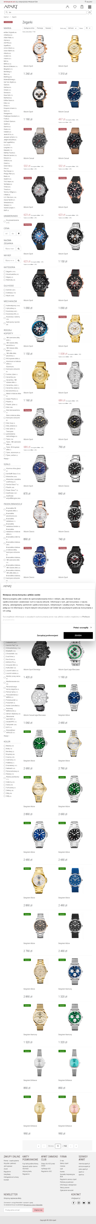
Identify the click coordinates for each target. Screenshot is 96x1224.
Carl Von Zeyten (10, 82)
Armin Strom (9, 48)
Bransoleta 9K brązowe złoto (12, 509)
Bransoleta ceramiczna (11, 514)
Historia (62, 1166)
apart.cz (81, 1172)
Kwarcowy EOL (12, 314)
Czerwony (11, 760)
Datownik (11, 642)
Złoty (9, 793)
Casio (6, 85)
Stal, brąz (10, 423)
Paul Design (9, 171)
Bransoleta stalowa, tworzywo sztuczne (13, 578)
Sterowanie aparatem (10, 718)
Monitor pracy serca (13, 677)
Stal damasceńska (13, 411)
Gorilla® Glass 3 (13, 474)
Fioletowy (10, 763)
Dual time (10, 656)
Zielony (9, 790)
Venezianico (8, 202)
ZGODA (78, 635)
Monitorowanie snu (12, 682)
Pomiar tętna (12, 692)
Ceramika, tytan (12, 388)
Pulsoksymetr (12, 700)
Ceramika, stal (12, 385)
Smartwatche (12, 274)
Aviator (7, 56)
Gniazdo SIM (12, 665)
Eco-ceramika (12, 391)
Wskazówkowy (13, 648)
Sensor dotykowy (13, 714)
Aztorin (7, 58)
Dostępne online (29, 28)
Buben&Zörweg (9, 79)
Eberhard (8, 98)
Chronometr (11, 654)
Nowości (48, 28)
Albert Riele (9, 38)
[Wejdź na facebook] (74, 1203)
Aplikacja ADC (46, 1169)
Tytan (9, 439)
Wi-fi (9, 727)
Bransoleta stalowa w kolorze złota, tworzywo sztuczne (13, 550)
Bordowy (10, 751)
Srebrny (10, 782)
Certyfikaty (7, 1174)
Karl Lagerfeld (9, 142)
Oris (6, 168)
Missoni (7, 158)
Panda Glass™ (12, 484)
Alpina (7, 40)
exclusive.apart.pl (84, 1166)
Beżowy (10, 746)
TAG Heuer (9, 181)
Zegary (9, 277)
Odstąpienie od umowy (11, 1177)
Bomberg (8, 72)
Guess (7, 129)
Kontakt (6, 1180)
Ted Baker (8, 184)
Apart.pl (6, 17)
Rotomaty (10, 280)
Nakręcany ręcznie (13, 323)
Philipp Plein (9, 174)
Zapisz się (38, 1210)
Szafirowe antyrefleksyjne (13, 497)
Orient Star (8, 166)
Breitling (8, 77)
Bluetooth (11, 651)
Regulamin (7, 1172)
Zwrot (6, 1169)
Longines (8, 147)
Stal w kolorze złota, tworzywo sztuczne (13, 417)
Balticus (7, 64)
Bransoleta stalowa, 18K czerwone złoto (13, 559)
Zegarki (14, 17)
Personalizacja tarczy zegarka (12, 688)
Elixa (7, 106)
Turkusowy (11, 788)
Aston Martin (9, 51)
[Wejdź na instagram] (79, 1203)
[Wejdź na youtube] (84, 1203)
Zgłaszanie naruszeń (67, 1190)
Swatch (7, 179)
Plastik (9, 402)
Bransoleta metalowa (11, 520)
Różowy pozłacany (12, 778)
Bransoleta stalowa (13, 543)
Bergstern (8, 69)
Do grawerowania (12, 221)
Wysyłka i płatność (10, 1163)
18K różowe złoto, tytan (12, 349)
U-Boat (7, 195)
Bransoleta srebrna (13, 538)
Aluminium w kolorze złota (13, 362)
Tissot (7, 189)
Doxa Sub (8, 95)
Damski (10, 290)
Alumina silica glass (13, 469)
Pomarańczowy (12, 771)
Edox (7, 103)
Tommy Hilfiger (10, 192)
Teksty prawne (64, 1187)
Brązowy (10, 754)
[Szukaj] (18, 233)
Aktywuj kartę (27, 1171)
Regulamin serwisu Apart (68, 1179)
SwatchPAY (11, 722)
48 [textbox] (87, 28)
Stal (9, 407)
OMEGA (8, 161)
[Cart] (82, 6)
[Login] (67, 7)
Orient (7, 163)
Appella (7, 45)
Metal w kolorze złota (13, 395)
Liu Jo (7, 145)
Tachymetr (11, 724)
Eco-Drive (10, 659)
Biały (9, 749)
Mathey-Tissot (9, 153)
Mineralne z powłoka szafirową (13, 480)
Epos (7, 111)
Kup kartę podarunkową (30, 1164)
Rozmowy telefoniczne (11, 710)
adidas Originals (10, 32)
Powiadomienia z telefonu (12, 696)
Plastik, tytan (11, 404)
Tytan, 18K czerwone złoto (13, 443)
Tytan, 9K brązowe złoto (12, 448)
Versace (7, 205)
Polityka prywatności (67, 1182)
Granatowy (11, 765)
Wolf (6, 210)
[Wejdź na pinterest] (89, 1203)
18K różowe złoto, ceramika (12, 344)
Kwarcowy (11, 311)
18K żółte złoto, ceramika (11, 354)
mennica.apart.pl (84, 1164)
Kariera (62, 1172)
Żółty (8, 796)
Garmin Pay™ (12, 645)
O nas (62, 1161)
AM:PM (7, 43)
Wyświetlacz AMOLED (10, 731)
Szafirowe (11, 493)
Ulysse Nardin (9, 200)
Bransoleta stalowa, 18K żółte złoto (13, 571)
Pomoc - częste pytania (11, 1161)
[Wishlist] (74, 7)
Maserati (8, 150)
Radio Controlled (13, 706)
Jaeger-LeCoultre (10, 140)
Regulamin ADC (46, 1171)
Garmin (7, 126)
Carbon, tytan (12, 374)
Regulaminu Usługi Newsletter (33, 1205)
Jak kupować (8, 1166)
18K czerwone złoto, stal (13, 339)
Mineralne (11, 476)
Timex (7, 187)
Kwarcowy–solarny (13, 318)
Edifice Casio (9, 100)
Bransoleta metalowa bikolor (13, 525)
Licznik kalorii (12, 671)
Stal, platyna (11, 426)
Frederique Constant (12, 116)
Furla (6, 119)
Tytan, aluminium (13, 452)
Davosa (7, 92)
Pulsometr (10, 703)
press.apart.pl (83, 1169)
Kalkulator (11, 668)
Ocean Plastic (12, 399)
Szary (9, 785)
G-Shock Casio (9, 121)
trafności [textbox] (71, 28)
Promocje (40, 28)
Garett (7, 124)
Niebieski (10, 768)
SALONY (89, 2)
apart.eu (81, 1175)
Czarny (10, 757)
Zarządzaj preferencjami (47, 635)
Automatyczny (13, 305)
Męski (10, 295)
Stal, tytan (10, 429)
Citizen (7, 90)
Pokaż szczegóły (81, 627)
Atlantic (7, 53)
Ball (6, 61)
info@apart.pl (75, 1198)
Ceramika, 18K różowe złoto (11, 381)
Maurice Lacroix (10, 155)
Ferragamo (8, 113)
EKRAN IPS (11, 662)
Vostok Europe (9, 208)
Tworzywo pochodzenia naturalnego (11, 433)
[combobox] (72, 28)
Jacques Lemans (10, 137)
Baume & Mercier (10, 66)
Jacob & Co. (8, 134)
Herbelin (7, 132)
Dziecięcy (11, 293)
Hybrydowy (11, 308)
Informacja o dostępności (68, 1185)
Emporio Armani (10, 108)
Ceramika (11, 377)
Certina (7, 87)
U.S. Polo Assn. (10, 197)
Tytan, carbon (12, 455)
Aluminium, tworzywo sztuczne (13, 369)
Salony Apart (64, 1163)
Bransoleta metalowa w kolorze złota (13, 531)
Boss (7, 74)
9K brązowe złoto (13, 358)
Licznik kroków (12, 673)
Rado (7, 176)
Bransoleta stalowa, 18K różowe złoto (13, 566)
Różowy (10, 774)
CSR (61, 1169)
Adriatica (8, 35)
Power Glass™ (12, 490)
